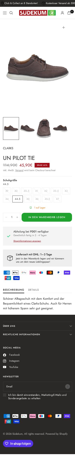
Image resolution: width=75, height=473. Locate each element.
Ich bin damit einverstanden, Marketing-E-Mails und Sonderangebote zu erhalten (37, 396)
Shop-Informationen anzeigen (27, 241)
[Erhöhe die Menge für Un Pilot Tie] (17, 217)
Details (33, 290)
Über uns (9, 326)
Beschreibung (13, 290)
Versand (19, 170)
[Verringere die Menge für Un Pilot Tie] (6, 217)
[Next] (63, 68)
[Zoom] (63, 27)
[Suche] (11, 13)
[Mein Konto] (62, 13)
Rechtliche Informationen (21, 334)
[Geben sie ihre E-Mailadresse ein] (67, 386)
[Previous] (12, 68)
